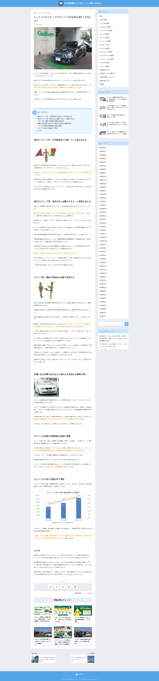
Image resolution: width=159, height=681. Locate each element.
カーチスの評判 (104, 34)
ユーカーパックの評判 (106, 59)
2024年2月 (102, 230)
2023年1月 (102, 266)
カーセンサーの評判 (105, 30)
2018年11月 (103, 287)
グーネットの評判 (105, 41)
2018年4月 (102, 309)
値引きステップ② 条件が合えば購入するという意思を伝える (56, 118)
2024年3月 (102, 226)
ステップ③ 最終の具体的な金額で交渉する (51, 121)
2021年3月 (102, 284)
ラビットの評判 (104, 66)
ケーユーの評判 (104, 48)
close (44, 112)
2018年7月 (102, 302)
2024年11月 (103, 209)
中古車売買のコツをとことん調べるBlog (82, 3)
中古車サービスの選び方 (107, 73)
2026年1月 (102, 173)
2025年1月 (102, 205)
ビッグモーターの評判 (106, 55)
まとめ (40, 130)
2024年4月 (102, 223)
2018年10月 (103, 291)
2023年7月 (102, 244)
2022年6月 (102, 277)
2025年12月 (103, 176)
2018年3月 (102, 312)
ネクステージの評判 (105, 52)
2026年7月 (102, 151)
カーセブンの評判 (105, 27)
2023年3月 (102, 259)
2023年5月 (102, 251)
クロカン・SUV (104, 45)
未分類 (101, 84)
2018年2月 (102, 316)
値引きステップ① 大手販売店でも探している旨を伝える (55, 116)
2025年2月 (102, 201)
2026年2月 (102, 169)
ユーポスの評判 (104, 63)
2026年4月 (102, 162)
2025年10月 (103, 183)
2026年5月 (102, 158)
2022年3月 (102, 280)
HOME (80, 674)
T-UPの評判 (103, 20)
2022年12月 (103, 269)
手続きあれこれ (104, 80)
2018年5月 (102, 305)
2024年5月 (102, 219)
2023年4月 (102, 255)
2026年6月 (102, 155)
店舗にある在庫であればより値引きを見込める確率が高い (55, 123)
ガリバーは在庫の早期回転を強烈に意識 (49, 125)
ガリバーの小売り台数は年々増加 (47, 128)
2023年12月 (103, 237)
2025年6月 (102, 194)
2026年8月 (102, 148)
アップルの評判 (104, 23)
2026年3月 (102, 166)
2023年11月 (103, 241)
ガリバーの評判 (87, 593)
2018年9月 (102, 295)
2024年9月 (102, 212)
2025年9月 (102, 187)
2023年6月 (102, 248)
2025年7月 (102, 191)
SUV (100, 16)
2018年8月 (102, 298)
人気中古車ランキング (106, 77)
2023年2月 (102, 262)
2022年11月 (103, 273)
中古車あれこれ (104, 70)
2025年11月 (103, 180)
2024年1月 (102, 234)
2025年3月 (102, 198)
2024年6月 (102, 216)
